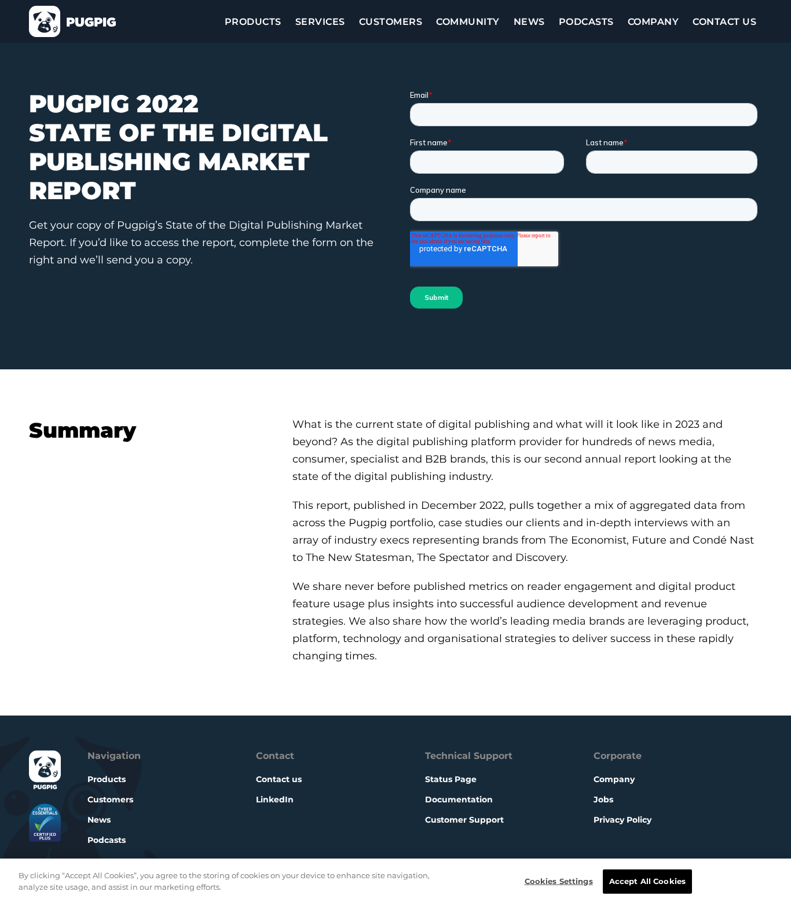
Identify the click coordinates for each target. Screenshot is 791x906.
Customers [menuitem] (391, 21)
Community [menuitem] (468, 21)
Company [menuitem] (653, 21)
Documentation (459, 799)
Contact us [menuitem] (724, 21)
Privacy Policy (622, 820)
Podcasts (106, 840)
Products (106, 779)
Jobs (603, 799)
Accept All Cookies (647, 881)
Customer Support (464, 820)
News (99, 820)
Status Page (451, 779)
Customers (110, 799)
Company (614, 779)
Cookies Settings (559, 881)
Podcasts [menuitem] (586, 21)
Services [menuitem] (320, 21)
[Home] (72, 21)
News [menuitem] (529, 21)
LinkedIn (275, 799)
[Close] (772, 882)
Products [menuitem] (253, 21)
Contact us (279, 779)
